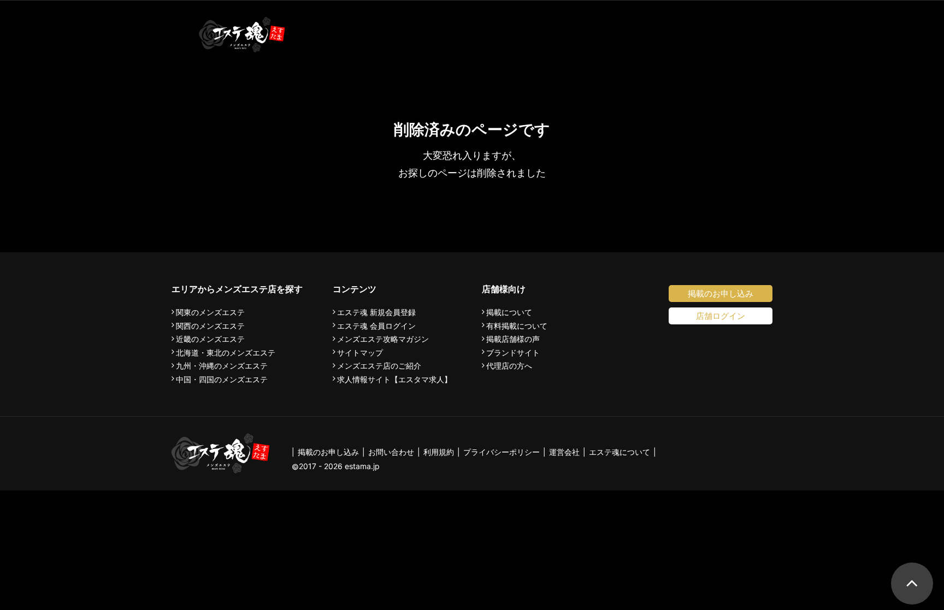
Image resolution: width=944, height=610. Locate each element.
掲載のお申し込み (720, 293)
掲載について (509, 312)
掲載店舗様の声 (513, 339)
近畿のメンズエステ (210, 339)
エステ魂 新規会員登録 (376, 312)
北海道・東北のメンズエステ (225, 353)
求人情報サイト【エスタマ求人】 (394, 379)
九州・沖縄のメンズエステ (222, 366)
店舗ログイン (720, 316)
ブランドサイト (513, 353)
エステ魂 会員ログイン (376, 326)
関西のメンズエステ (210, 326)
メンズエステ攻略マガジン (383, 339)
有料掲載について (516, 326)
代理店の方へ (509, 366)
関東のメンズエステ (210, 312)
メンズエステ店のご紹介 (379, 366)
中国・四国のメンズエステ (222, 379)
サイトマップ (360, 353)
